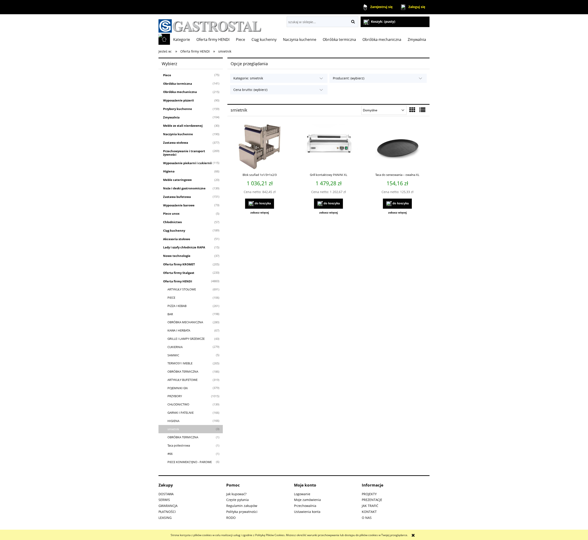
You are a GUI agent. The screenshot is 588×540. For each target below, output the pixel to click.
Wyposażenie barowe (179, 205)
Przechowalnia (305, 505)
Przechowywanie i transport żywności (184, 153)
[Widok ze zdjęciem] (412, 110)
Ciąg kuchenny (174, 230)
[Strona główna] (210, 24)
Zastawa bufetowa (177, 197)
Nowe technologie (176, 256)
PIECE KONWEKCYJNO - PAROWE (189, 462)
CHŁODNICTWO (178, 404)
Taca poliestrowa (178, 445)
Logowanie (302, 494)
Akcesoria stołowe (176, 239)
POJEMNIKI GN (177, 388)
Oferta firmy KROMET (179, 264)
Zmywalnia (171, 117)
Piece (167, 75)
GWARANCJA (168, 505)
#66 (169, 454)
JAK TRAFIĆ (370, 505)
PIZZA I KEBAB (177, 306)
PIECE (171, 297)
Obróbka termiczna (177, 84)
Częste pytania (237, 500)
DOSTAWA (166, 494)
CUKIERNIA (175, 347)
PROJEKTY (369, 494)
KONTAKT (369, 511)
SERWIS (164, 500)
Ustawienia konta (307, 511)
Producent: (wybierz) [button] (348, 78)
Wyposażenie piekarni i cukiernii (187, 163)
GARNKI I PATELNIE (180, 413)
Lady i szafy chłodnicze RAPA (184, 247)
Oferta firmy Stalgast (178, 273)
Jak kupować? (236, 494)
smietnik (173, 429)
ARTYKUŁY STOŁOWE (181, 289)
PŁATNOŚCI (167, 511)
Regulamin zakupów (241, 505)
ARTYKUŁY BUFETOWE (182, 380)
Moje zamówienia (307, 500)
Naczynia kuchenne (178, 134)
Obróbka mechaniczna (180, 92)
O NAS (367, 517)
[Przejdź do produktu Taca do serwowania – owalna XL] (397, 147)
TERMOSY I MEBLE (179, 363)
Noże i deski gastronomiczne (184, 188)
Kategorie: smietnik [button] (248, 78)
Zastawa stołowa (175, 143)
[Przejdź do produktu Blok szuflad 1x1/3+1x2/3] (259, 147)
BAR (170, 314)
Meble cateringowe (177, 180)
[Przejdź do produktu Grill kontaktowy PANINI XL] (328, 147)
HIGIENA (173, 421)
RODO (231, 517)
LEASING (165, 517)
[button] (259, 212)
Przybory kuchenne (177, 109)
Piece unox (171, 213)
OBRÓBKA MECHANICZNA (185, 322)
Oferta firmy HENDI (177, 281)
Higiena (169, 171)
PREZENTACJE (372, 500)
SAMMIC (173, 355)
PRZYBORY (174, 396)
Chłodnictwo (172, 222)
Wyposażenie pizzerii (178, 100)
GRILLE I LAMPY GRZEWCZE (186, 339)
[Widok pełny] (422, 110)
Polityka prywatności (241, 511)
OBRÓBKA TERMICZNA (182, 371)
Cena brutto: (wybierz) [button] (250, 89)
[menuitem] (181, 39)
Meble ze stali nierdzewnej (183, 126)
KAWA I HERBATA (178, 330)
